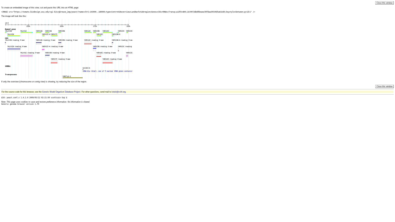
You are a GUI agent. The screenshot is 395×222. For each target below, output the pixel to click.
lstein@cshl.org (119, 92)
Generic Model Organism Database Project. (61, 92)
